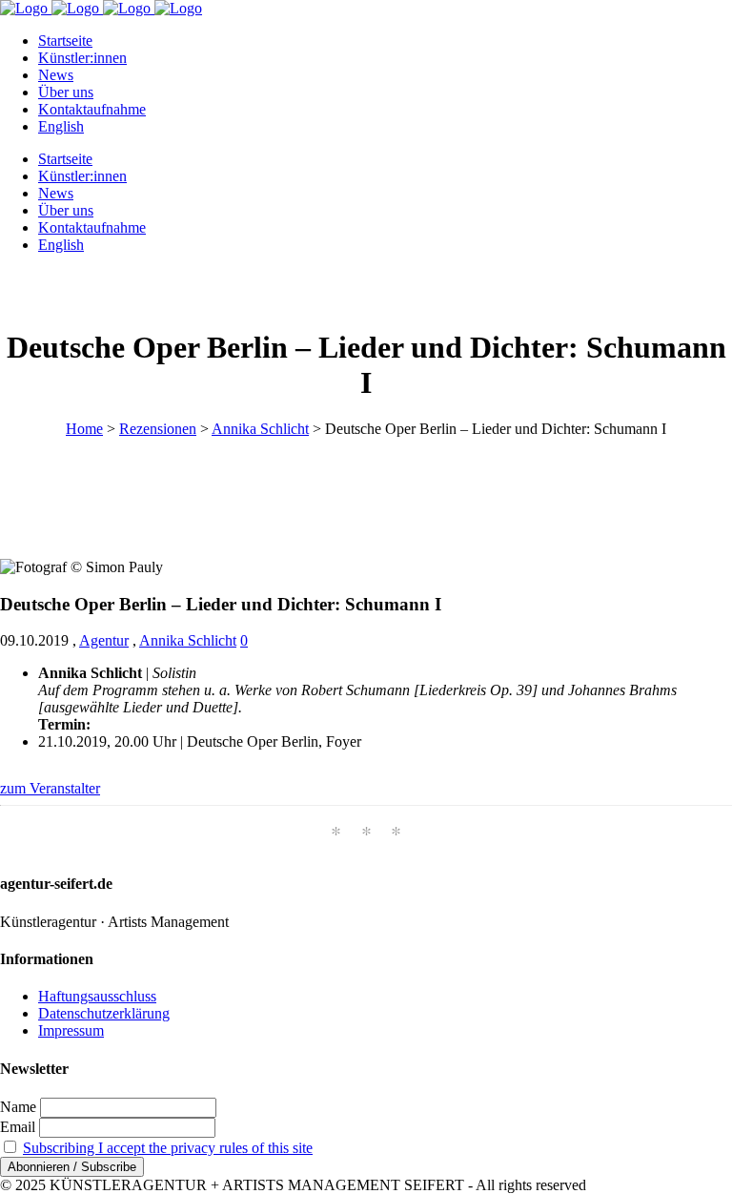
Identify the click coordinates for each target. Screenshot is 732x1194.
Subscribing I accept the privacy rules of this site (168, 1148)
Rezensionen (157, 429)
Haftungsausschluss (97, 996)
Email (17, 1127)
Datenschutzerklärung (104, 1013)
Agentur (104, 640)
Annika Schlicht (260, 429)
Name (18, 1107)
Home (84, 429)
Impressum (71, 1030)
